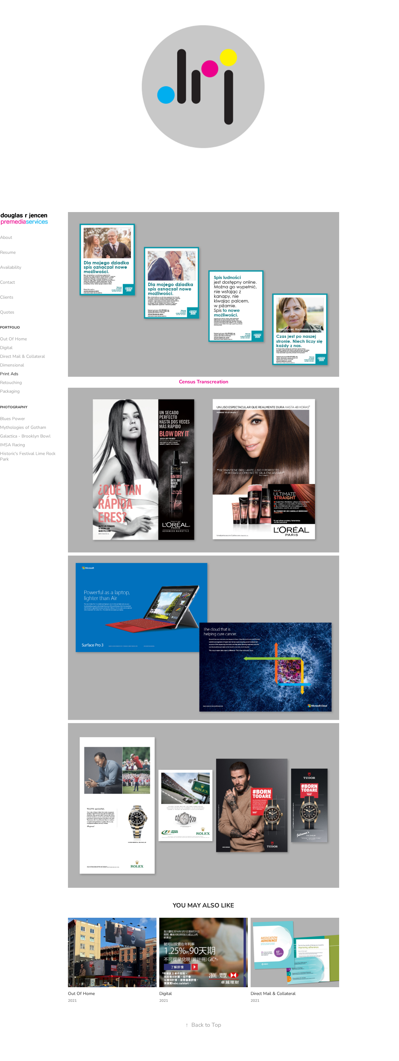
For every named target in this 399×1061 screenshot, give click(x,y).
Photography (13, 407)
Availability (10, 267)
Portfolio (10, 327)
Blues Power (12, 418)
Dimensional (12, 365)
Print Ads (9, 374)
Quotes (7, 312)
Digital (6, 347)
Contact (7, 282)
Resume (8, 252)
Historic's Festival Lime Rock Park (27, 456)
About (6, 237)
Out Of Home (13, 339)
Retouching (11, 382)
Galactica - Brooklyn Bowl (25, 436)
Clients (6, 297)
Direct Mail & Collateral (22, 356)
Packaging (10, 391)
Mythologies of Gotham (23, 427)
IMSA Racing (12, 445)
